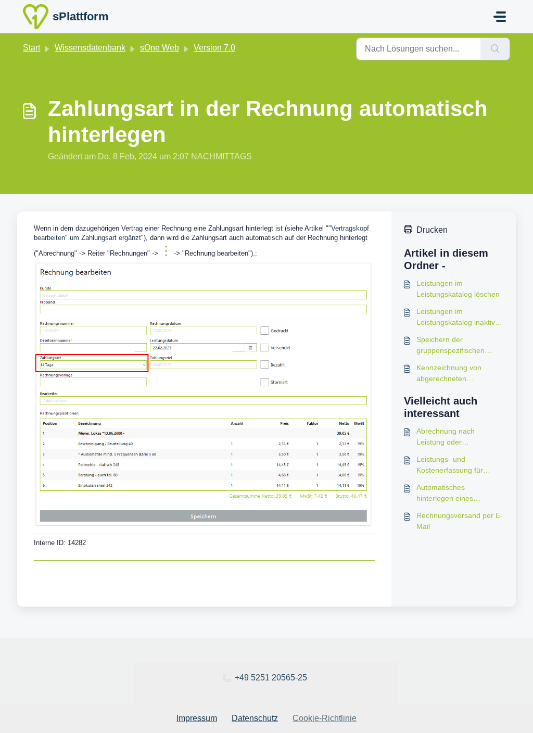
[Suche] (495, 48)
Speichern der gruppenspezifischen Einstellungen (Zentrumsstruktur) (450, 345)
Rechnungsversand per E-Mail (459, 520)
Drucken (432, 229)
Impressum (196, 718)
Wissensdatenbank (90, 47)
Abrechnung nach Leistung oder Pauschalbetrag (445, 437)
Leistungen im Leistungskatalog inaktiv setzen (455, 317)
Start (31, 47)
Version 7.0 (214, 47)
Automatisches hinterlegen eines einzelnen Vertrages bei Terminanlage (455, 493)
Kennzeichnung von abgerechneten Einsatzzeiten (448, 373)
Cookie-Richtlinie (325, 718)
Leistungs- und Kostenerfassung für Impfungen (449, 465)
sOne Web (159, 47)
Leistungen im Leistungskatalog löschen (458, 288)
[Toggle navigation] (499, 16)
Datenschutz (255, 718)
